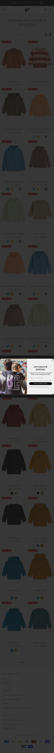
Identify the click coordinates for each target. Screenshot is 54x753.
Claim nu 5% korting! (40, 383)
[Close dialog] (52, 360)
